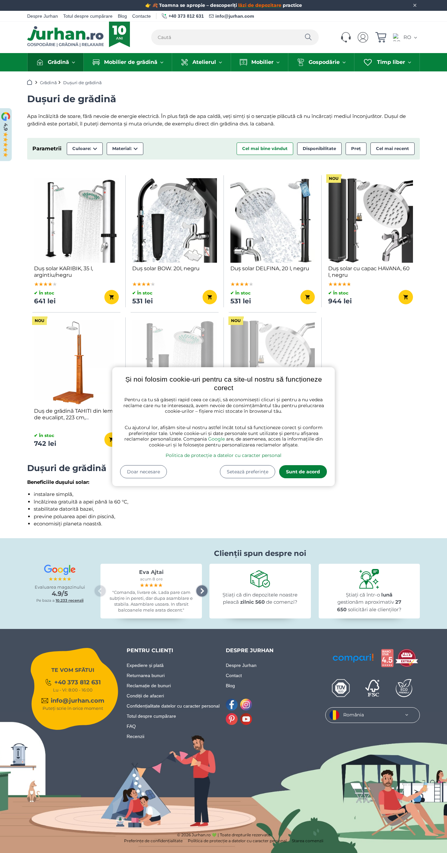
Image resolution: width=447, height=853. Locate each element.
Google (216, 439)
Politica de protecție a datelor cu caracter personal (223, 455)
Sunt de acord (303, 472)
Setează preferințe (247, 472)
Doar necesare (143, 472)
